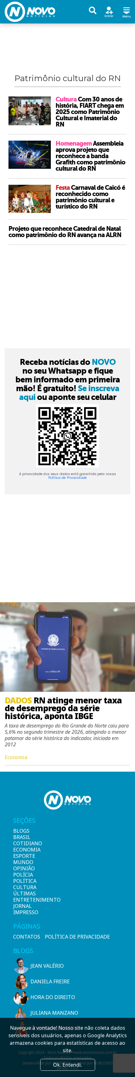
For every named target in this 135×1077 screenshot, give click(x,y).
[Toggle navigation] (126, 11)
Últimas (24, 893)
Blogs (21, 831)
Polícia (23, 875)
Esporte (24, 856)
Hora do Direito (52, 997)
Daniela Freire (50, 981)
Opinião (24, 868)
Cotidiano (24, 843)
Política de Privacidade (67, 477)
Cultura (24, 887)
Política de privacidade (77, 937)
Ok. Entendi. (67, 1064)
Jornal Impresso (24, 909)
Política (24, 881)
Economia (24, 850)
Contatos (26, 937)
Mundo (23, 862)
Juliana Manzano (54, 1012)
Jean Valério (47, 965)
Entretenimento (24, 900)
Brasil (21, 837)
